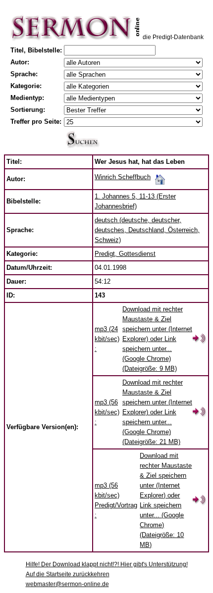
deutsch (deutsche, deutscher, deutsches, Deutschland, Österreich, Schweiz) (147, 230)
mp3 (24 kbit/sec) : (107, 338)
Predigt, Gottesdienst (125, 253)
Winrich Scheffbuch (123, 177)
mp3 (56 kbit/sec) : (107, 412)
